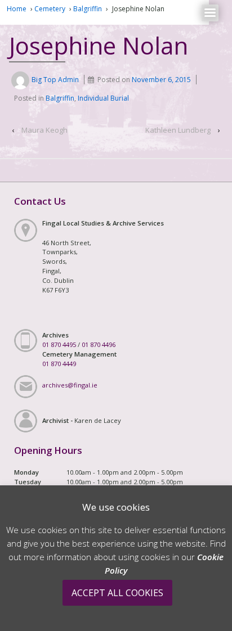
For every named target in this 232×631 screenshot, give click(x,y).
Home (16, 8)
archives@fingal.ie (69, 385)
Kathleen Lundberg (178, 130)
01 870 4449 (59, 363)
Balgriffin (87, 8)
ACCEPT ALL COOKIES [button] (117, 593)
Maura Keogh (44, 130)
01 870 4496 (98, 344)
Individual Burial (103, 98)
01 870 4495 (59, 344)
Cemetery (49, 8)
